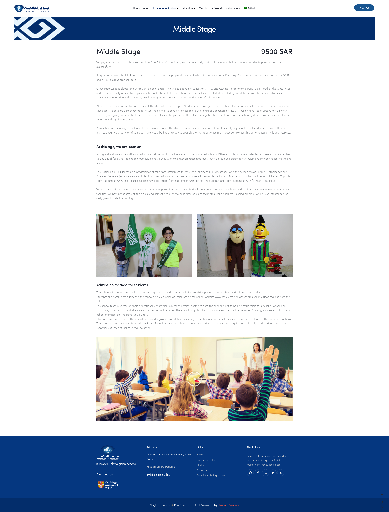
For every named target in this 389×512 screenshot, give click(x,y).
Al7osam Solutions (228, 505)
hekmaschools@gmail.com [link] (161, 466)
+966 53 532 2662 (158, 475)
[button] (194, 379)
